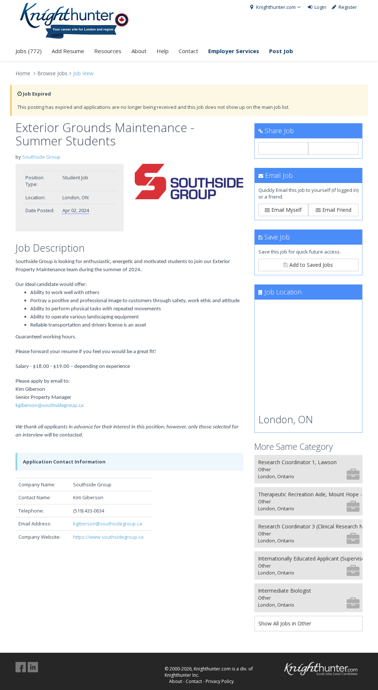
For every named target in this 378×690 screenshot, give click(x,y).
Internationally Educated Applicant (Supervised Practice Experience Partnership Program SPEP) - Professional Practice (310, 565)
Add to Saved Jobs (310, 264)
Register (347, 7)
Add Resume (68, 51)
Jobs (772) (29, 51)
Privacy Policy (220, 681)
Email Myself (286, 209)
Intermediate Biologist (284, 597)
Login (319, 7)
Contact (188, 51)
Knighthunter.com (275, 7)
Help (163, 51)
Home (23, 73)
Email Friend (336, 209)
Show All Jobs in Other (284, 623)
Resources (107, 51)
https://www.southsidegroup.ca (108, 537)
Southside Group (41, 156)
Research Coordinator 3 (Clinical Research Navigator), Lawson (310, 533)
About (139, 51)
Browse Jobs (52, 73)
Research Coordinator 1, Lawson (297, 469)
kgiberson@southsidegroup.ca (49, 405)
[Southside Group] (189, 182)
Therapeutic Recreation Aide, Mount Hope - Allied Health (310, 501)
